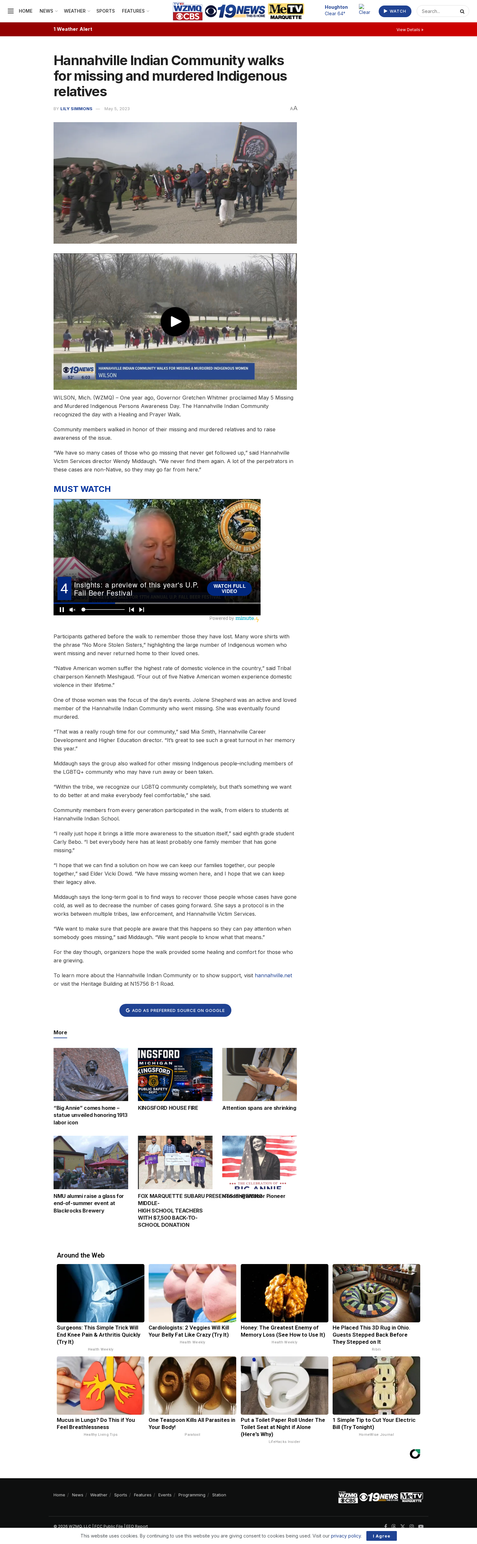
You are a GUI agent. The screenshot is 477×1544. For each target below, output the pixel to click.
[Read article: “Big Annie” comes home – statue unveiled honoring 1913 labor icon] (91, 1074)
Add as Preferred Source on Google (178, 1010)
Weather (75, 11)
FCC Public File (108, 1526)
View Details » (410, 29)
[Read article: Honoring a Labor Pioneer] (259, 1162)
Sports (105, 11)
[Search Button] (463, 11)
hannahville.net (273, 975)
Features (133, 11)
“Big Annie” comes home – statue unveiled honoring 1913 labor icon (91, 1115)
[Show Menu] (11, 11)
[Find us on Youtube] (420, 1526)
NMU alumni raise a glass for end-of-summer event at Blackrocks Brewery (89, 1203)
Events (165, 1494)
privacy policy (346, 1535)
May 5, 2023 (117, 108)
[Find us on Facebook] (385, 1526)
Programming (191, 1494)
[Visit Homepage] (238, 11)
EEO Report (137, 1526)
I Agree (381, 1535)
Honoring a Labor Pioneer (253, 1196)
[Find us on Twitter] (402, 1526)
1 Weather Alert (73, 29)
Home (25, 11)
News (46, 11)
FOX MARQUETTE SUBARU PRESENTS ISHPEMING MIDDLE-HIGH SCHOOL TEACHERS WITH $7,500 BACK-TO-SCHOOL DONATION (200, 1210)
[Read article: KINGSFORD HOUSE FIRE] (175, 1074)
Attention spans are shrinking (259, 1108)
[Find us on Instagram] (412, 1526)
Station (219, 1494)
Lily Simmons (76, 108)
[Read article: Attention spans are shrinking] (259, 1074)
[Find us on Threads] (393, 1526)
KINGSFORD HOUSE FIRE (168, 1108)
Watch (397, 11)
